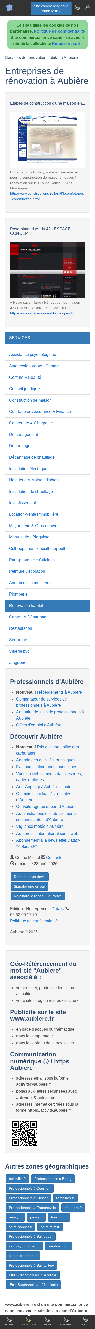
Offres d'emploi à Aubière (38, 725)
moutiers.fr (73, 1208)
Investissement (22, 503)
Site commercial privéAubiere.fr (51, 8)
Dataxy (58, 909)
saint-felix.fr (50, 1227)
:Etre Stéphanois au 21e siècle (33, 1285)
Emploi (47, 1325)
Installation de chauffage (31, 491)
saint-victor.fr (58, 1246)
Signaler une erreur (29, 886)
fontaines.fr (65, 1198)
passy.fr (36, 1217)
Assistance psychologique (32, 354)
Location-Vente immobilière (33, 514)
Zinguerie (17, 662)
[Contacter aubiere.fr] (87, 7)
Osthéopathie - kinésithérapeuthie (39, 548)
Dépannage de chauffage (32, 457)
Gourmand (66, 1325)
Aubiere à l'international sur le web (47, 833)
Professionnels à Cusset (28, 1198)
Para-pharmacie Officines (32, 560)
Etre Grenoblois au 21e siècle (32, 1275)
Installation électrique (28, 468)
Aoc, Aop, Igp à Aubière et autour (45, 787)
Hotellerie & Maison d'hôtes (34, 480)
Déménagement (23, 434)
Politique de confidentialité (59, 31)
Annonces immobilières (30, 583)
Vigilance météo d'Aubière (40, 826)
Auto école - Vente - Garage (34, 366)
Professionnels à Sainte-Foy (31, 1265)
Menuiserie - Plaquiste (29, 537)
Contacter (55, 857)
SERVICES (19, 338)
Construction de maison (30, 400)
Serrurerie (18, 640)
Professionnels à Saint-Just (30, 1236)
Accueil (9, 1325)
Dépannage (19, 446)
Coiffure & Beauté (25, 377)
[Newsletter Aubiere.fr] (77, 7)
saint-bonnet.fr (20, 1227)
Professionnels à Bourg (53, 1179)
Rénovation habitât (26, 605)
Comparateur (28, 1325)
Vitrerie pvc (19, 651)
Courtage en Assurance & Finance (40, 411)
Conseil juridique (24, 389)
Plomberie (18, 594)
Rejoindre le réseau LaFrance (38, 896)
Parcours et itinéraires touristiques (46, 767)
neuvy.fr (15, 1217)
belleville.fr (17, 1179)
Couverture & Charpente (31, 423)
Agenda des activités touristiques (45, 760)
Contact (85, 1325)
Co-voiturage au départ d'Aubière (46, 806)
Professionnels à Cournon (29, 1188)
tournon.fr (59, 1217)
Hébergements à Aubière (59, 692)
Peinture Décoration (27, 571)
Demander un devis (29, 877)
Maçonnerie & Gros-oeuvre (33, 526)
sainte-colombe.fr (23, 1256)
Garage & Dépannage (29, 617)
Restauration (20, 628)
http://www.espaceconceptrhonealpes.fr (41, 313)
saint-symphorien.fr (24, 1246)
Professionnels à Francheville (32, 1208)
